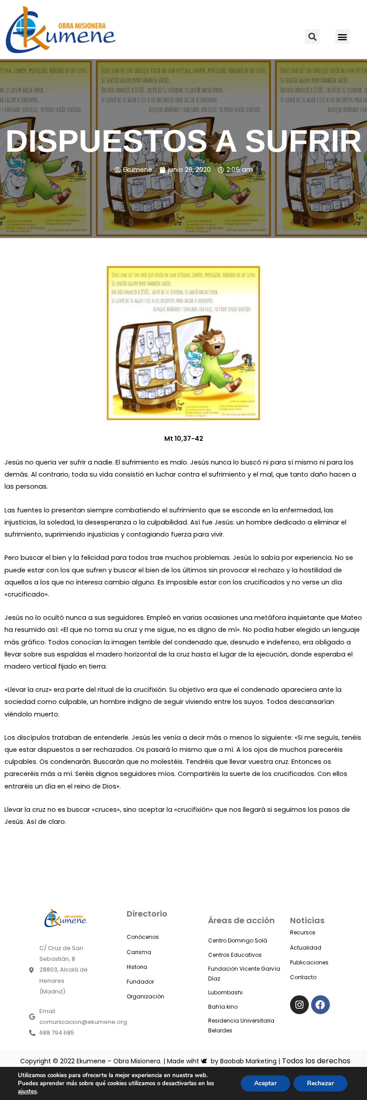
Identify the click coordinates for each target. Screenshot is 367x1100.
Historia (137, 967)
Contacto (303, 977)
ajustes (27, 1091)
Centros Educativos (235, 955)
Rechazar (320, 1083)
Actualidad (305, 947)
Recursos (303, 932)
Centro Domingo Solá (237, 940)
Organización (145, 996)
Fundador (140, 981)
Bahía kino (223, 1006)
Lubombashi (225, 992)
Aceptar (265, 1083)
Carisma (139, 952)
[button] (312, 36)
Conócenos (143, 937)
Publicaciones (309, 962)
